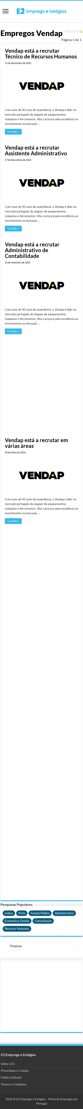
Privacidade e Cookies (15, 1070)
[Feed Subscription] (81, 32)
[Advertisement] (41, 385)
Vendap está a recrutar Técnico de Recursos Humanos (41, 53)
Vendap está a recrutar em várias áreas (36, 443)
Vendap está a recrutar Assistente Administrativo (36, 150)
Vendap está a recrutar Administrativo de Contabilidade (32, 250)
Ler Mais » (13, 131)
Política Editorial (11, 1077)
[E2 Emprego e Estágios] (41, 11)
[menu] (5, 11)
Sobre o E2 (8, 1064)
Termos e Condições (13, 1084)
